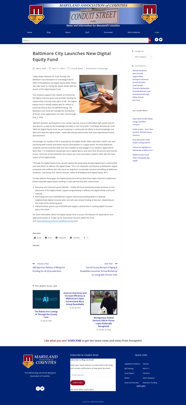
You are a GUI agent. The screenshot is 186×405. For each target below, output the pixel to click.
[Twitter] (160, 39)
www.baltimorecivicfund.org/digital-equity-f (55, 221)
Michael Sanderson (140, 70)
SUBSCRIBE (74, 340)
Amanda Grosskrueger (141, 94)
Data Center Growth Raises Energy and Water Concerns (143, 122)
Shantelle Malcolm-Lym (141, 91)
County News (77, 68)
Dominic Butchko (139, 82)
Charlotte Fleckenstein (141, 88)
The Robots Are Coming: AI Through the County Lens (46, 314)
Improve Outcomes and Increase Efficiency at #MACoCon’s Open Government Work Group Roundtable (75, 299)
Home (29, 32)
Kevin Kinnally (138, 73)
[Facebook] (156, 39)
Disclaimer (108, 32)
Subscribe (78, 383)
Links (157, 32)
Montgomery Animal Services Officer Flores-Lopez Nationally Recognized (104, 322)
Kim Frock (136, 100)
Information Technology (97, 68)
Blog (48, 32)
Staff (87, 32)
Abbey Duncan (138, 97)
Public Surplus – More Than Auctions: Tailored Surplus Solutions (143, 132)
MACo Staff (41, 68)
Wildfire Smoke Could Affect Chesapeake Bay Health (141, 158)
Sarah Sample (138, 85)
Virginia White (138, 76)
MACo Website (134, 32)
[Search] (150, 40)
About (67, 32)
